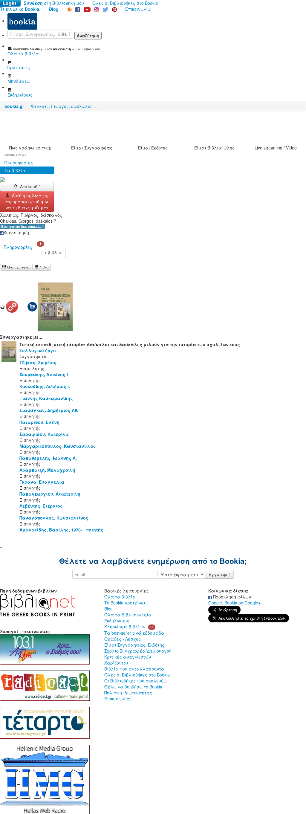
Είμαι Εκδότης (153, 148)
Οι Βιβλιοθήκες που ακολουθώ (135, 681)
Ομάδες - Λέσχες (122, 639)
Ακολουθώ (30, 187)
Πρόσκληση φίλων (231, 597)
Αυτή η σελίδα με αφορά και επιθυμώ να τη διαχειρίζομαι (27, 201)
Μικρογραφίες (18, 267)
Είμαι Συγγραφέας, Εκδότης (134, 645)
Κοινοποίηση (16, 232)
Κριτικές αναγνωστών (127, 657)
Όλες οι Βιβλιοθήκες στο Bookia (125, 3)
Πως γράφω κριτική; (30, 148)
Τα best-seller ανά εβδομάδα (134, 633)
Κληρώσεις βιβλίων (124, 627)
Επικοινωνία (138, 9)
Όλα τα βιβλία (120, 597)
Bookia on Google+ (242, 603)
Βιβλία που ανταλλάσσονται (135, 669)
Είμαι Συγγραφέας (91, 148)
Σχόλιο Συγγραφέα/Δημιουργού (138, 651)
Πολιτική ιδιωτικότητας (128, 693)
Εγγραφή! (219, 574)
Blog (108, 609)
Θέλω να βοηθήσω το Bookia (133, 687)
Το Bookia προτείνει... (126, 603)
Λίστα (44, 267)
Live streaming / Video (276, 148)
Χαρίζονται (116, 663)
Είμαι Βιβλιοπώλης (214, 148)
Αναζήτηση (88, 36)
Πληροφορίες (18, 163)
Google (215, 603)
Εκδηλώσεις (116, 621)
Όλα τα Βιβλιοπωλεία (128, 615)
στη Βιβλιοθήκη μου (54, 3)
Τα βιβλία (15, 170)
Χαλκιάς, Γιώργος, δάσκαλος (61, 106)
